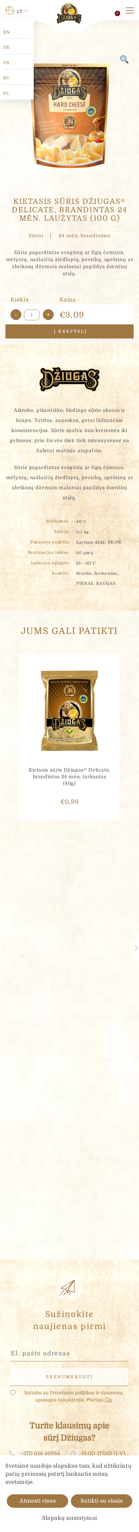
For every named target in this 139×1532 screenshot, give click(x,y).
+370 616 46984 (40, 1454)
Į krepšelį (69, 331)
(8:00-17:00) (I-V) (103, 1454)
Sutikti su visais (101, 1501)
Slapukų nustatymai (69, 1518)
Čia (108, 1399)
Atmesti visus (38, 1501)
